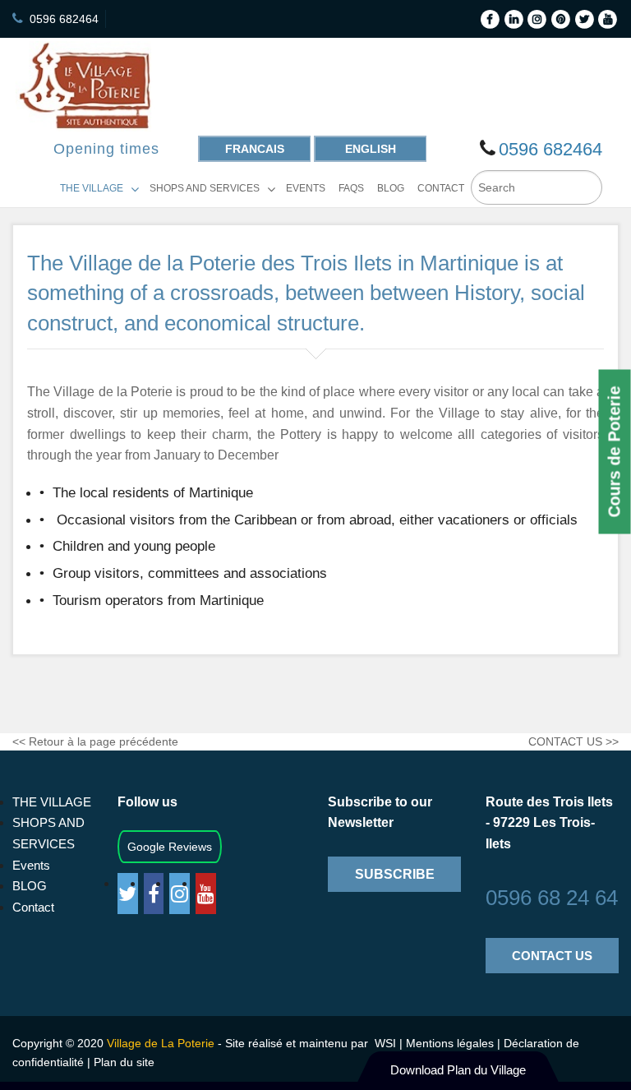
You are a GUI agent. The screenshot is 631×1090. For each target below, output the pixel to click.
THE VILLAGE (91, 188)
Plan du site (124, 1062)
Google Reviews (169, 846)
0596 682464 (64, 18)
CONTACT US (552, 956)
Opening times (106, 149)
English (370, 148)
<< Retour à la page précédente (95, 741)
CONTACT (440, 188)
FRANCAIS (254, 148)
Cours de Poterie (615, 452)
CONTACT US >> (573, 741)
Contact (33, 907)
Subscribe (395, 874)
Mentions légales (451, 1043)
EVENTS (305, 188)
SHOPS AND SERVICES (205, 188)
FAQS (351, 188)
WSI (383, 1043)
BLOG (390, 188)
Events (31, 865)
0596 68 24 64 (552, 897)
